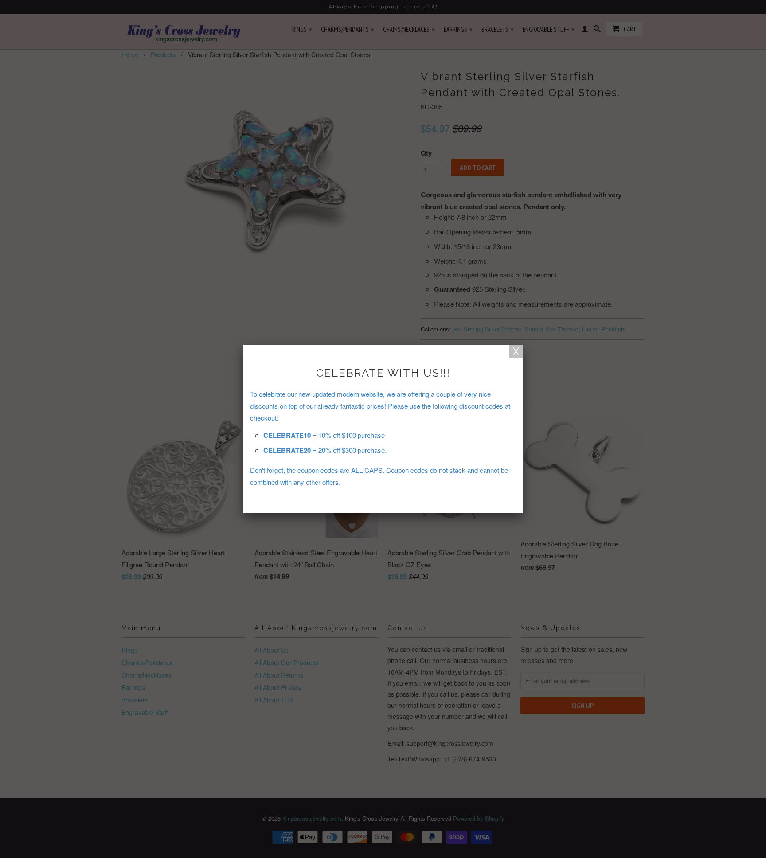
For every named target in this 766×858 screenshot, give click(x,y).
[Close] (516, 351)
